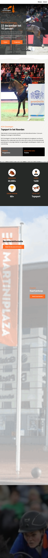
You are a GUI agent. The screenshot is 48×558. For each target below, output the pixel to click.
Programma (17, 42)
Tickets (5, 42)
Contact (45, 2)
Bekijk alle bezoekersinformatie (13, 247)
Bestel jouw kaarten (37, 296)
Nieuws (40, 2)
